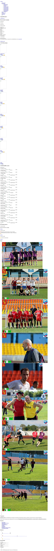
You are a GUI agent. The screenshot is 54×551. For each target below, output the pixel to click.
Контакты (3, 14)
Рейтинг (3, 525)
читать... (1, 239)
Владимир (3, 3)
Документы (3, 13)
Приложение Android (5, 528)
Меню (1, 1)
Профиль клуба (2, 41)
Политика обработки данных (6, 527)
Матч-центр (3, 523)
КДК (2, 12)
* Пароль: (1, 545)
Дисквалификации (4, 524)
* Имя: (1, 543)
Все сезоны (3, 522)
